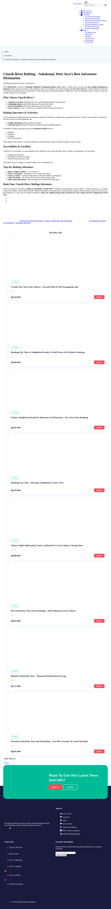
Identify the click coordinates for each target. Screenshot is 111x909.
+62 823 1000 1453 (15, 847)
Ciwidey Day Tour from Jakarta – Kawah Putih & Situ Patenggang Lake (44, 287)
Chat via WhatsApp (15, 860)
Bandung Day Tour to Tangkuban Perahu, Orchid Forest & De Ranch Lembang (48, 352)
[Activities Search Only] (86, 2)
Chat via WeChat (14, 875)
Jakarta (6, 763)
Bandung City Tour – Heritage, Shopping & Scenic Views (37, 482)
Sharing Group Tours (92, 26)
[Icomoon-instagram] (15, 828)
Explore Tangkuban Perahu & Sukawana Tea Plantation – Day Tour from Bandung (49, 417)
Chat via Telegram (15, 866)
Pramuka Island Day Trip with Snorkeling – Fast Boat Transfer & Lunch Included (49, 741)
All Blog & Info (90, 32)
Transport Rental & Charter (94, 24)
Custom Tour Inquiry (92, 28)
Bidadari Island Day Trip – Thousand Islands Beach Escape (38, 676)
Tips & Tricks (89, 38)
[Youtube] (10, 828)
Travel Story (89, 42)
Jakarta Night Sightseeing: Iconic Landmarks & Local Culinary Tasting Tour (47, 545)
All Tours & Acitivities (92, 17)
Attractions (88, 34)
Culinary (88, 36)
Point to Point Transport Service (96, 21)
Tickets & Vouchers (91, 23)
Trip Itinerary (89, 40)
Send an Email (14, 854)
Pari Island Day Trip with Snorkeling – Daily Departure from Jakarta (43, 611)
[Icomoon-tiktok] (5, 828)
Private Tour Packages (92, 19)
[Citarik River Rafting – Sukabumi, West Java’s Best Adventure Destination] (8, 198)
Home (6, 52)
